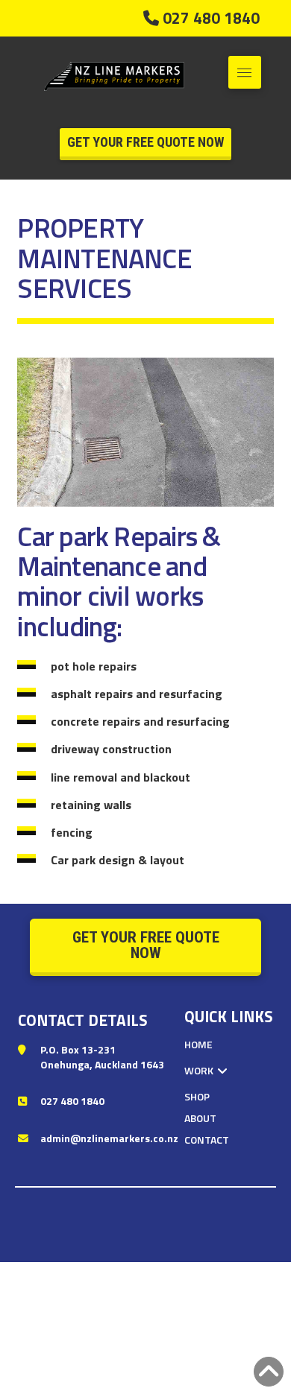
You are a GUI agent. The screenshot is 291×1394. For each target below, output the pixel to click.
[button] (244, 72)
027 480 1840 (72, 1101)
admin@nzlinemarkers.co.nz (109, 1138)
